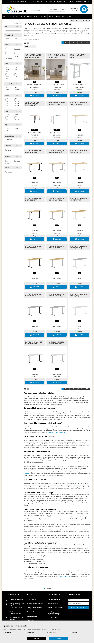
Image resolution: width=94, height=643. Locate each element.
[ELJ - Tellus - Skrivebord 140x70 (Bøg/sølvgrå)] (56, 213)
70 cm (8, 117)
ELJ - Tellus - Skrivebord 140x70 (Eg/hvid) (78, 199)
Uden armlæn (8, 173)
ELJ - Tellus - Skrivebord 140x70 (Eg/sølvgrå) (56, 247)
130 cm (17, 101)
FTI (7, 54)
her (59, 629)
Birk (7, 71)
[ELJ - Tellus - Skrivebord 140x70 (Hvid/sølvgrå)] (56, 357)
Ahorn (8, 67)
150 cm (17, 103)
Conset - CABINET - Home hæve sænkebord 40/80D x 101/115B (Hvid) (56, 55)
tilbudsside (27, 473)
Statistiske (74, 632)
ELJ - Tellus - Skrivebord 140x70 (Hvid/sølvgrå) (56, 342)
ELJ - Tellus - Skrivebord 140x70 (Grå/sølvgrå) (56, 295)
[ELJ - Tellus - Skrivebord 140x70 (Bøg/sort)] (34, 213)
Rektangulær (8, 150)
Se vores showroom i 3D (35, 604)
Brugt (7, 38)
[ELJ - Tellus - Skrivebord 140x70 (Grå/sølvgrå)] (56, 309)
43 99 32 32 (39, 2)
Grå (16, 74)
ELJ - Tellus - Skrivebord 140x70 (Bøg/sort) (33, 199)
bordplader (76, 485)
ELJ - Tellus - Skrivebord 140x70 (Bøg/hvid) (78, 151)
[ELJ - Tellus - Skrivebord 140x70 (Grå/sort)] (34, 309)
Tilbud (69, 16)
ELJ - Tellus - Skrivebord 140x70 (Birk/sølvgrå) (56, 151)
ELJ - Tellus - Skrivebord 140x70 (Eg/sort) (33, 247)
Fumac (17, 54)
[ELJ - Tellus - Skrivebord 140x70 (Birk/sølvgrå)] (56, 165)
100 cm (17, 99)
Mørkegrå (17, 76)
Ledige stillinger (32, 616)
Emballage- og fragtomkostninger (53, 613)
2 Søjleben (9, 139)
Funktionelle (52, 632)
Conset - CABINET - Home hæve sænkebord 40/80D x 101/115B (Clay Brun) (33, 55)
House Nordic (8, 58)
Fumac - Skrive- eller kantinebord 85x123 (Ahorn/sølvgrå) (32, 103)
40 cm (8, 114)
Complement (17, 49)
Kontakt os (30, 620)
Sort (16, 69)
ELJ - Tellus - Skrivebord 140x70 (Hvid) (78, 295)
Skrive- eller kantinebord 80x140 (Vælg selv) (56, 103)
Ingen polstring (7, 162)
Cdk (7, 48)
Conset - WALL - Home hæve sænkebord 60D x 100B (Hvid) (79, 55)
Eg (16, 71)
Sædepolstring (17, 161)
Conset (8, 52)
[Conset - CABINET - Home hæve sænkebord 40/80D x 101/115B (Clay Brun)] (34, 70)
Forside (25, 39)
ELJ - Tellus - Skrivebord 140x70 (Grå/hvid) (78, 247)
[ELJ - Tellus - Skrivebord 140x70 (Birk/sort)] (34, 165)
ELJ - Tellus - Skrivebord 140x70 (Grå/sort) (33, 295)
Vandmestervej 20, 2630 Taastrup (17, 618)
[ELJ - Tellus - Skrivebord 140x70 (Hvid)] (79, 309)
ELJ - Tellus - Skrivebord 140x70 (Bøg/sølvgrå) (56, 199)
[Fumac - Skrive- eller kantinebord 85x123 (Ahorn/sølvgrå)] (34, 117)
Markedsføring (30, 632)
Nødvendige (8, 632)
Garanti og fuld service (55, 608)
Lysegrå (8, 76)
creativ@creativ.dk (59, 2)
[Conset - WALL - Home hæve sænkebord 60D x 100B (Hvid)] (79, 70)
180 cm (17, 105)
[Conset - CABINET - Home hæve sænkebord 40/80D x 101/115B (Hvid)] (56, 70)
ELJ (16, 52)
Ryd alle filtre (17, 23)
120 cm (8, 101)
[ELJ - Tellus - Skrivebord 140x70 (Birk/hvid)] (79, 117)
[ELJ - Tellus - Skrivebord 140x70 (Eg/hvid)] (79, 213)
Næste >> (86, 42)
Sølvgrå (17, 89)
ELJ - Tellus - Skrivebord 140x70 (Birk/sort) (33, 151)
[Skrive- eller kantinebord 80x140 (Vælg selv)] (56, 117)
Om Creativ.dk (31, 599)
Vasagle (17, 56)
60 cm (8, 99)
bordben (83, 485)
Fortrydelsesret (52, 604)
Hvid (7, 69)
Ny (16, 38)
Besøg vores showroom (79, 2)
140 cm (8, 103)
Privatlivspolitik (52, 618)
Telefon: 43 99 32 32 (16, 599)
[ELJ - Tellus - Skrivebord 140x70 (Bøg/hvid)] (79, 165)
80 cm (16, 117)
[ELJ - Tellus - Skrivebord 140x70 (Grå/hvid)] (79, 261)
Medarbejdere (31, 612)
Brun (7, 74)
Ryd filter (18, 26)
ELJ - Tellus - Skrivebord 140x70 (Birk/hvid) (78, 103)
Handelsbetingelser (54, 599)
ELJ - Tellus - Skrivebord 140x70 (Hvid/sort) (33, 342)
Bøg (16, 67)
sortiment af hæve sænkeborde (56, 432)
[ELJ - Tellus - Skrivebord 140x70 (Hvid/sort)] (34, 357)
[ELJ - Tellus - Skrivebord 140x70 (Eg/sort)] (34, 261)
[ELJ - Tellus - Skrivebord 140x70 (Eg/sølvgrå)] (56, 261)
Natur (7, 78)
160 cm (8, 105)
